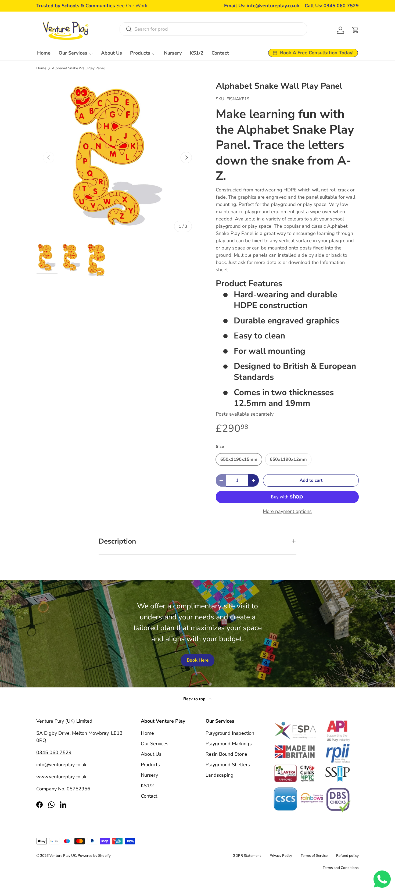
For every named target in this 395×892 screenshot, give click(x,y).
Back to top (195, 699)
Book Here (198, 660)
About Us (111, 53)
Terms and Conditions (341, 867)
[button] (355, 30)
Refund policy (347, 855)
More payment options (287, 511)
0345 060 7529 (53, 752)
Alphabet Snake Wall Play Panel (78, 68)
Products (140, 53)
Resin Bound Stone (226, 754)
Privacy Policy (281, 855)
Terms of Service (314, 855)
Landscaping (220, 775)
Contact (220, 53)
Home (44, 53)
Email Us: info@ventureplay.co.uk (261, 5)
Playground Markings (229, 743)
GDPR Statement (247, 855)
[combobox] (213, 29)
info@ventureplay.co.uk (61, 764)
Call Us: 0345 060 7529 (332, 5)
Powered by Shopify (94, 855)
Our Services (73, 53)
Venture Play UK (62, 855)
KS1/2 (196, 53)
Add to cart (311, 480)
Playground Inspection (230, 733)
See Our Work (131, 5)
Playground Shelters (228, 764)
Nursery (173, 53)
